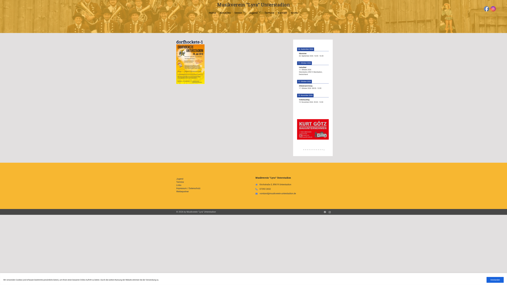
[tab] (301, 149)
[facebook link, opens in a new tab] (325, 212)
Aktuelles (225, 12)
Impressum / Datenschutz (188, 188)
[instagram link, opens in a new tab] (330, 212)
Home (212, 12)
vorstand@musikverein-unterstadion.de (278, 193)
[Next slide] (325, 135)
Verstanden (495, 280)
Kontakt (282, 12)
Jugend (253, 12)
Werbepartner (182, 191)
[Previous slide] (301, 135)
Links (178, 185)
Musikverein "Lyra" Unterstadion (253, 5)
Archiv (294, 12)
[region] (253, 279)
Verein (238, 12)
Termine (269, 12)
